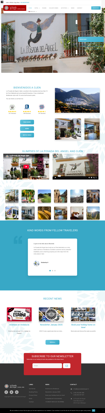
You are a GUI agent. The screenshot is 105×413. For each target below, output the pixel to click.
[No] (103, 410)
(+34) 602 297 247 (78, 395)
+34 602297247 (24, 2)
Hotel (36, 8)
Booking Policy (33, 392)
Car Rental (32, 388)
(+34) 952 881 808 (78, 392)
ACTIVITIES (64, 8)
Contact (79, 8)
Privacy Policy (33, 395)
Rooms (44, 8)
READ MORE (27, 122)
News (72, 8)
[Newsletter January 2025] (51, 319)
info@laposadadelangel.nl (81, 389)
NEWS (27, 128)
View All (52, 342)
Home (30, 8)
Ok (93, 410)
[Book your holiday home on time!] (83, 319)
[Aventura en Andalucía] (19, 320)
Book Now (96, 8)
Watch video (27, 135)
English (32, 11)
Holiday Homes (53, 8)
